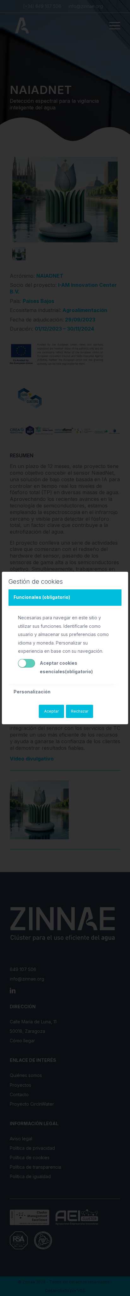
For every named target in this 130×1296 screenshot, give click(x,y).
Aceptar (51, 711)
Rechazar (79, 711)
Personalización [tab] (32, 691)
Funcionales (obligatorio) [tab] (42, 597)
